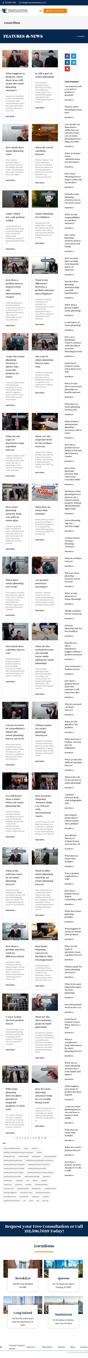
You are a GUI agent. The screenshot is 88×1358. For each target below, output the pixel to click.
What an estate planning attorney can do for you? (72, 577)
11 (42, 1138)
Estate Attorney (9, 1156)
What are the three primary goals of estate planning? (43, 1022)
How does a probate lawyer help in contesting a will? (73, 895)
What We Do (47, 1347)
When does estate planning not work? (14, 583)
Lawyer (35, 1181)
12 (45, 1138)
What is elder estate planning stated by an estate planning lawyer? (44, 877)
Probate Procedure (43, 1193)
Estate (39, 1152)
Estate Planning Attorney (13, 1160)
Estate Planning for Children (44, 215)
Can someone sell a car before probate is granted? (73, 91)
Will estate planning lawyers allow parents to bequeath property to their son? (15, 1099)
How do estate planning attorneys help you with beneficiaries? (72, 287)
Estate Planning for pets (37, 1168)
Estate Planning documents (14, 1164)
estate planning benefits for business (39, 1160)
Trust (31, 1201)
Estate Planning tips (32, 1176)
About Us (30, 1347)
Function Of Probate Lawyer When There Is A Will (73, 1024)
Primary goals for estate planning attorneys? (43, 730)
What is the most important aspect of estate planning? (73, 988)
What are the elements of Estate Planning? (73, 596)
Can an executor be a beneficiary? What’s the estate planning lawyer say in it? (15, 732)
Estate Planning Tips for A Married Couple (72, 523)
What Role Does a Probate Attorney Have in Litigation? (73, 743)
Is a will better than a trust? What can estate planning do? (15, 801)
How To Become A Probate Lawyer (73, 668)
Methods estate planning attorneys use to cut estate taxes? (73, 199)
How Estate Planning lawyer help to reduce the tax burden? (73, 178)
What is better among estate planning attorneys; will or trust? (73, 427)
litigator (44, 1181)
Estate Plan (36, 1156)
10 (39, 1138)
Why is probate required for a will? (72, 876)
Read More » (10, 116)
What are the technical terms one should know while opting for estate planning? (44, 655)
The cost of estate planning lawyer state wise (44, 361)
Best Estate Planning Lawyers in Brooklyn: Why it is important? (44, 953)
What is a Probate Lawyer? (73, 560)
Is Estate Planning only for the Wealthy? (73, 628)
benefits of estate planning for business (18, 1152)
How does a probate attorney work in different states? (15, 951)
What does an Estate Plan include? (42, 510)
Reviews (61, 1347)
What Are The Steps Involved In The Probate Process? (43, 441)
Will (38, 1201)
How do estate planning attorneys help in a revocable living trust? (43, 1095)
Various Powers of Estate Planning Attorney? (72, 542)
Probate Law (36, 1189)
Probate (29, 1185)
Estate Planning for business (39, 1164)
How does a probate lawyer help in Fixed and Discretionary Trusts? (14, 288)
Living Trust (8, 1185)
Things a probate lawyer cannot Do (73, 612)
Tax (24, 1201)
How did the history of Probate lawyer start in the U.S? (72, 840)
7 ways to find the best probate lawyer (15, 1020)
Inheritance (8, 1181)
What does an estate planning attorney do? (72, 407)
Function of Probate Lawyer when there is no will (73, 368)
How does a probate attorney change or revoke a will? (73, 1166)
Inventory (19, 1181)
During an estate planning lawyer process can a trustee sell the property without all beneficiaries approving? (73, 500)
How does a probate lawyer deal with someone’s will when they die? (72, 687)
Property (46, 1197)
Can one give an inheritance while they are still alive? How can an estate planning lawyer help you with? (73, 133)
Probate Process (10, 1197)
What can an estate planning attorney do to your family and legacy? (73, 1068)
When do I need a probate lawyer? (44, 151)
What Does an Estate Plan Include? (71, 858)
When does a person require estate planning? (73, 307)
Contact (83, 1347)
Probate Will (24, 1197)
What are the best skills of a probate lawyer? (73, 762)
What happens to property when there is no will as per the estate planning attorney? (15, 82)
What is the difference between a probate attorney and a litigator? (44, 286)
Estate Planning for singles (14, 1172)
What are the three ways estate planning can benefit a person (73, 388)
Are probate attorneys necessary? (42, 583)
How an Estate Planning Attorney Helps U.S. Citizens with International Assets (43, 806)
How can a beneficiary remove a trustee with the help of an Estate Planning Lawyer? (73, 344)
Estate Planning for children (14, 1168)
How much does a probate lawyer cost (15, 650)
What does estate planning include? (73, 914)
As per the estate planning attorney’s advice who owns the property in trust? (15, 366)
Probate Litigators (10, 1193)
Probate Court (9, 1189)
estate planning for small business (40, 1172)
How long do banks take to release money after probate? (72, 819)
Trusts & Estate (18, 10)
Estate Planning (50, 1156)
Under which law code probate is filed (15, 217)
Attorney (35, 1148)
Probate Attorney (41, 1185)
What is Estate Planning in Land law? (73, 109)
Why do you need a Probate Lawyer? (73, 707)
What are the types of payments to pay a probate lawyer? (15, 443)
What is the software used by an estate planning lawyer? (14, 877)
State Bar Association (12, 1201)
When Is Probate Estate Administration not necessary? (73, 158)
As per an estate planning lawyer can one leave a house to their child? (73, 1112)
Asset (26, 1148)
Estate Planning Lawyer (12, 1176)
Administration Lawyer (12, 1148)
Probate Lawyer (50, 1189)
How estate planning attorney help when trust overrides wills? (72, 474)
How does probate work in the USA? (73, 1006)
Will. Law (45, 1201)
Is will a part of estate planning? (44, 75)
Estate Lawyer (24, 1156)
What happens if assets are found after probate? (73, 931)
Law (27, 1181)
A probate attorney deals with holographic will (73, 799)
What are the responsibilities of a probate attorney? (72, 219)
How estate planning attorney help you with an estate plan (13, 513)
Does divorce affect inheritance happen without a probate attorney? (73, 649)
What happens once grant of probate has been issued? (73, 1090)
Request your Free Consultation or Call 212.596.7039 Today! (44, 1228)
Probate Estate (23, 1189)
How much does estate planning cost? (15, 151)
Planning (18, 1185)
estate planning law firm (18, 12)
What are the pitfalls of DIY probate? (71, 724)
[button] (40, 11)
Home (74, 36)
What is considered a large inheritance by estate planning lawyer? (73, 1045)
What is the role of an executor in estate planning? (73, 780)
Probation (35, 1197)
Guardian (46, 1176)
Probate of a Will (26, 1193)
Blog (72, 1347)
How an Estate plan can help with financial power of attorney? (71, 264)
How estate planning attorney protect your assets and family (73, 241)
